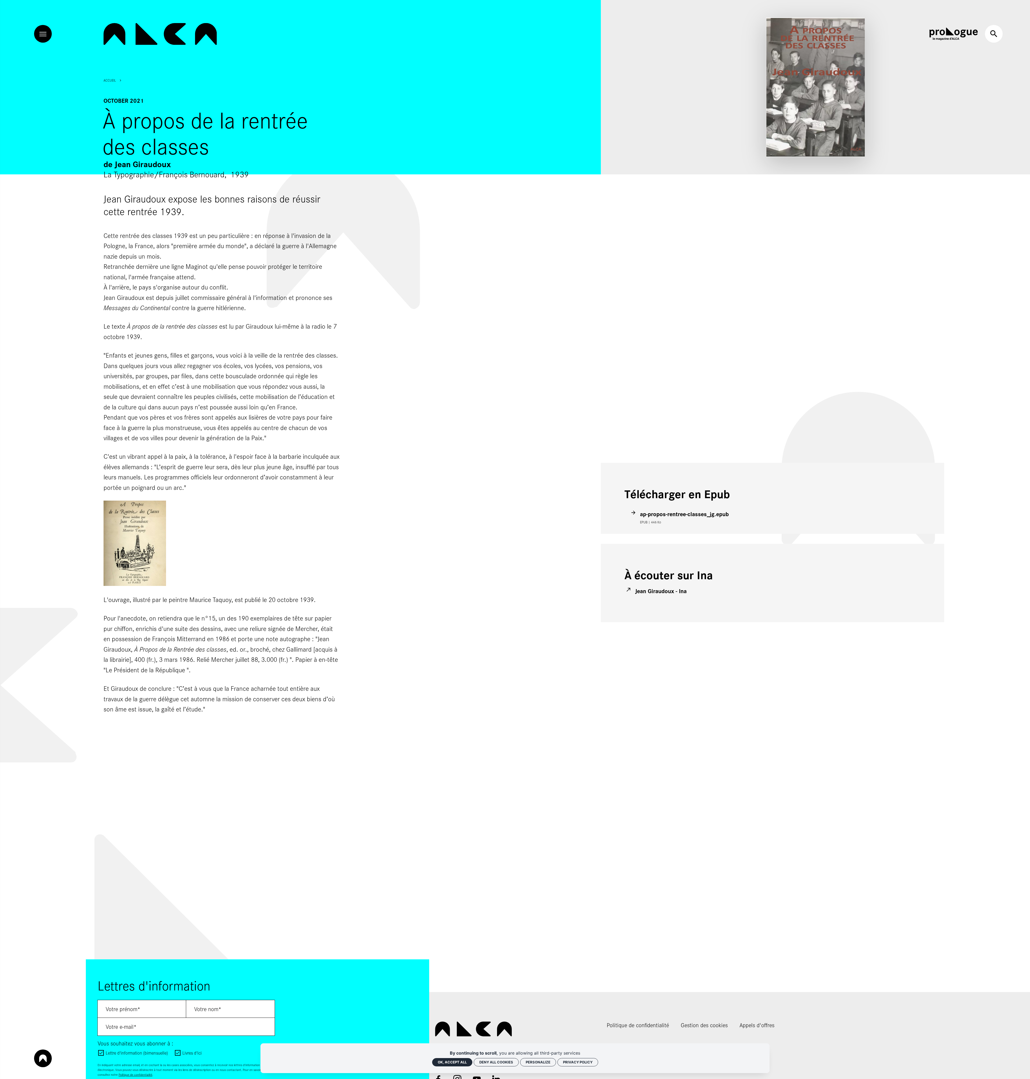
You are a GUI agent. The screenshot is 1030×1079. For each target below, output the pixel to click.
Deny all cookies (496, 1062)
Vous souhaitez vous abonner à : (135, 1043)
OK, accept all (452, 1062)
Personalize (538, 1062)
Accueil (110, 80)
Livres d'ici (192, 1053)
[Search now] (994, 34)
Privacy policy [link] (578, 1062)
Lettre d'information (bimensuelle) (137, 1053)
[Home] (160, 34)
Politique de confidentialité (135, 1075)
